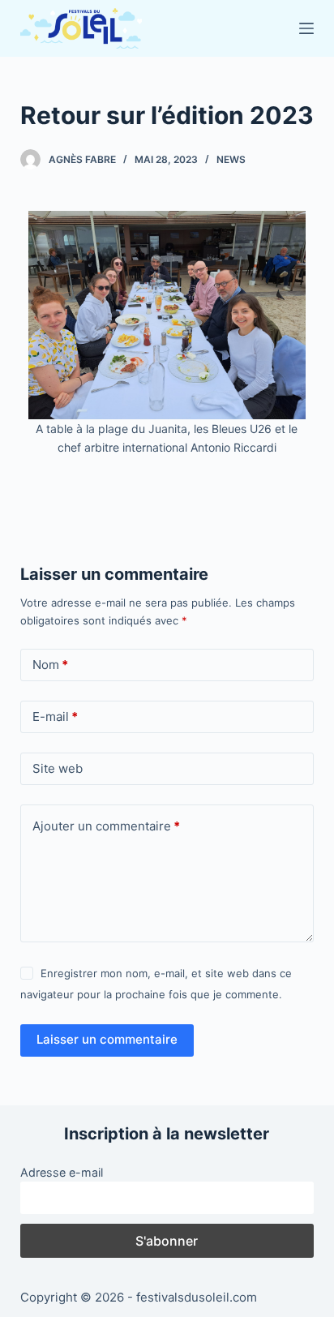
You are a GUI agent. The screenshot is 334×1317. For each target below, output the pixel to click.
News (231, 159)
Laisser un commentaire (107, 1039)
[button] (44, 334)
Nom (50, 664)
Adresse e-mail (61, 1172)
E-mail (55, 716)
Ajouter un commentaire (106, 826)
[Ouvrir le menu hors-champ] (306, 28)
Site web (57, 768)
